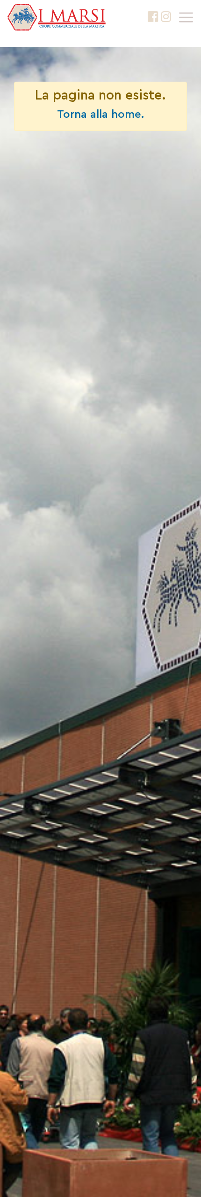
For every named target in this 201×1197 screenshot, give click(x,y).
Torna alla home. (100, 114)
